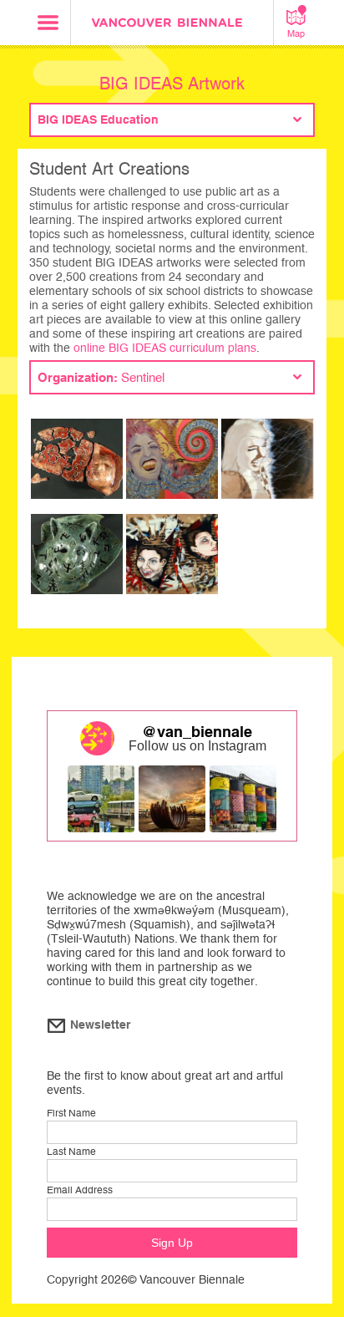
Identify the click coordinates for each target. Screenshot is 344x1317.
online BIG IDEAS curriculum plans (164, 347)
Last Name (71, 1151)
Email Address (80, 1190)
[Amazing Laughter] (172, 560)
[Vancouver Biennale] (172, 25)
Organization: (101, 377)
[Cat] (77, 560)
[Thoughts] (77, 465)
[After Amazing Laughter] (267, 465)
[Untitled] (172, 465)
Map (296, 33)
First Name (71, 1113)
